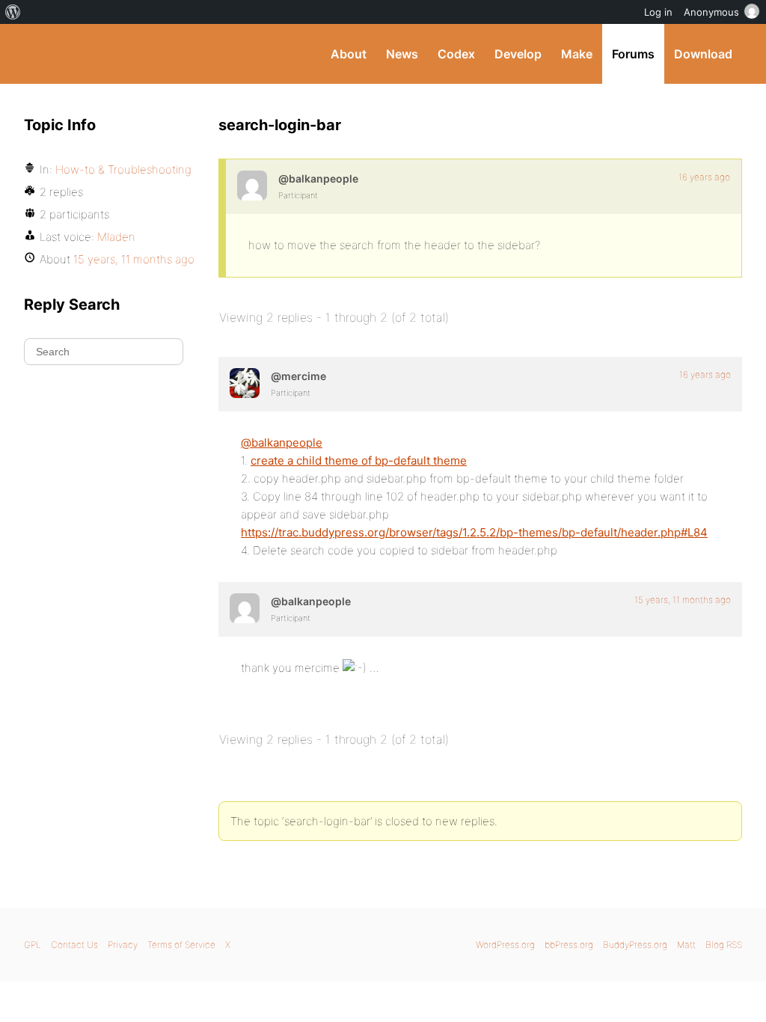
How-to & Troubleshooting (123, 169)
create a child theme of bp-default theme (359, 460)
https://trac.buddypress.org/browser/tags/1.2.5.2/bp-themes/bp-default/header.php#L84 (474, 532)
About (349, 53)
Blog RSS (723, 944)
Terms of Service (181, 944)
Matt (686, 944)
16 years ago (704, 177)
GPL (32, 944)
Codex (456, 53)
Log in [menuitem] (658, 12)
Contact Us (74, 944)
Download (703, 53)
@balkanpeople (281, 442)
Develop (518, 53)
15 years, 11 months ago (682, 599)
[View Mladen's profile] (252, 186)
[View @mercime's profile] (245, 383)
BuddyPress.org (124, 54)
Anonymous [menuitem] (711, 12)
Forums (633, 53)
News (402, 53)
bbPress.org (569, 944)
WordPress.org (505, 944)
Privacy (123, 944)
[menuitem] (13, 12)
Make (576, 53)
